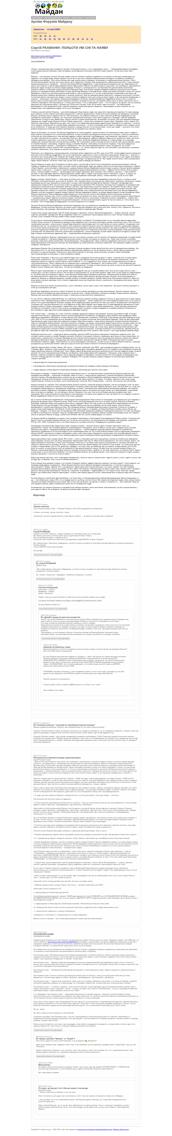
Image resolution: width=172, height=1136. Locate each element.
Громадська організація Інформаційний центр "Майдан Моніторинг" (103, 1129)
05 (59, 39)
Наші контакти (77, 18)
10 (83, 39)
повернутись (38, 29)
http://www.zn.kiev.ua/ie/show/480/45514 (63, 942)
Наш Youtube (90, 18)
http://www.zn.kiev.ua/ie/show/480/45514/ (46, 56)
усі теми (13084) (53, 29)
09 (45, 36)
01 (41, 39)
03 (50, 39)
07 (69, 39)
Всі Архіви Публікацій (53, 18)
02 (45, 39)
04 (55, 39)
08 (41, 36)
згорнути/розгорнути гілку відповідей (48, 555)
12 (54, 36)
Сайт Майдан (37, 18)
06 (64, 39)
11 (50, 36)
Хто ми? (66, 18)
